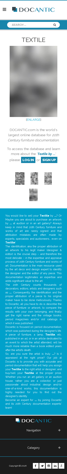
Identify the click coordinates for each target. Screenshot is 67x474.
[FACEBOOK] (36, 466)
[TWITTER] (42, 466)
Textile (33, 39)
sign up (49, 160)
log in (28, 160)
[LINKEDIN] (55, 466)
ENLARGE (33, 119)
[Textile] (19, 178)
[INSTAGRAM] (48, 466)
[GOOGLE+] (61, 466)
